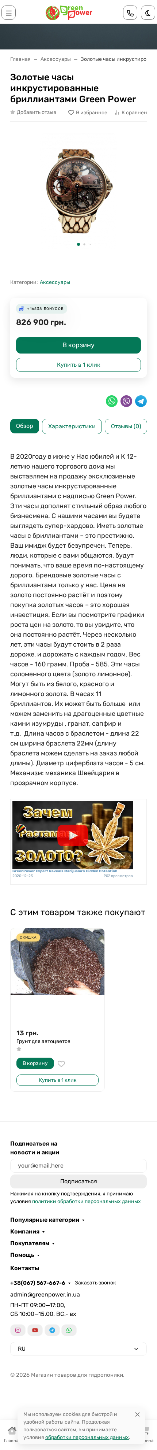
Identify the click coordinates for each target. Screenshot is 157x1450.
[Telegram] (52, 1330)
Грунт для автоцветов (43, 1041)
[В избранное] (61, 1064)
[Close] (137, 1414)
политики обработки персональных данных (86, 1201)
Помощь (22, 1255)
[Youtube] (35, 1330)
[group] (78, 191)
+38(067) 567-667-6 (37, 1283)
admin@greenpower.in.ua (45, 1294)
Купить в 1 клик (78, 364)
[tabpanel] (78, 670)
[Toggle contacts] (130, 12)
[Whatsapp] (69, 1330)
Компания (24, 1232)
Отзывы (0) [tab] (126, 426)
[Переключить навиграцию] (9, 12)
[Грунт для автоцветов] (57, 975)
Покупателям (29, 1243)
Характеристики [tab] (72, 426)
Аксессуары (55, 282)
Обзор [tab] (24, 425)
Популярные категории (44, 1220)
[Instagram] (18, 1330)
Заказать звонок (95, 1283)
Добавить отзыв (36, 112)
